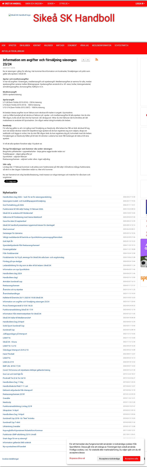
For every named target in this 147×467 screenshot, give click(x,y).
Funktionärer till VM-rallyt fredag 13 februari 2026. (23, 209)
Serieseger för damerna (12, 233)
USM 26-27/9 (8, 362)
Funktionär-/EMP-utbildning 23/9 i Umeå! (19, 434)
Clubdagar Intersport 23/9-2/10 (15, 350)
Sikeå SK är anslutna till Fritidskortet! (18, 213)
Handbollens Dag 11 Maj (13, 382)
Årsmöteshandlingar (11, 294)
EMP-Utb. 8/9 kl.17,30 (11, 366)
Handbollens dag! (10, 277)
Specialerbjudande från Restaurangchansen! (21, 245)
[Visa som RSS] (96, 60)
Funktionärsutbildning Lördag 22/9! (17, 406)
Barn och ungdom (34, 3)
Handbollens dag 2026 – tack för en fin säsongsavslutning (27, 197)
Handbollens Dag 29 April (13, 322)
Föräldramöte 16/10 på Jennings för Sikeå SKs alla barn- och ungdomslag (33, 257)
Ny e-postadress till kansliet (14, 446)
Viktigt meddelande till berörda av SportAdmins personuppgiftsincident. (33, 237)
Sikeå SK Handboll (12, 3)
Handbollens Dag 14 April (13, 414)
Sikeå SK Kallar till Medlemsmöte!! (17, 318)
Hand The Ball (8, 354)
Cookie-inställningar (10, 459)
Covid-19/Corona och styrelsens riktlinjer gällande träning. (27, 370)
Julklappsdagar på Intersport (15, 334)
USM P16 (6, 358)
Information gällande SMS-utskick (17, 442)
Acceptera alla (131, 459)
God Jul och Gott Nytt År (13, 374)
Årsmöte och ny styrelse (13, 289)
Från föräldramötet (10, 253)
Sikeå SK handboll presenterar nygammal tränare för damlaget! (29, 225)
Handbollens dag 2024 (12, 273)
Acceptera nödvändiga (109, 459)
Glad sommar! (8, 229)
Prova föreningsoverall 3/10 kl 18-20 (17, 306)
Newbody (7, 402)
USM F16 (6, 338)
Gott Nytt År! (8, 241)
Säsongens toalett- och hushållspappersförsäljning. (24, 201)
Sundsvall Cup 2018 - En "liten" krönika (18, 418)
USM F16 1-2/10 (9, 346)
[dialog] (105, 451)
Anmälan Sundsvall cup (12, 281)
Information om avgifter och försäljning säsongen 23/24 (26, 302)
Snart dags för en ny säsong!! (15, 438)
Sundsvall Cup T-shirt (11, 422)
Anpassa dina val (77, 458)
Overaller (6, 398)
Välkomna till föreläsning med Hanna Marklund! (22, 217)
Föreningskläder (9, 249)
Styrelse (63, 3)
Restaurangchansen (11, 285)
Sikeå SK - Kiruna (10, 342)
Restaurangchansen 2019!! (14, 394)
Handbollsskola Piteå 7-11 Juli (15, 386)
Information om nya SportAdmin (16, 269)
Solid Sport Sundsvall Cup (13, 326)
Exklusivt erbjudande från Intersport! (18, 390)
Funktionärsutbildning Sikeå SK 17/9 (18, 310)
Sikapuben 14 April (11, 410)
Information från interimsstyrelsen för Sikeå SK (22, 314)
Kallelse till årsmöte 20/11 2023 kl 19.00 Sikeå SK (23, 298)
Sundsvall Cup (9, 330)
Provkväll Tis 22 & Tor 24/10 (14, 378)
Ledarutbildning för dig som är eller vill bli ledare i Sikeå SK (27, 265)
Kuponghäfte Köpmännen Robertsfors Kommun (23, 430)
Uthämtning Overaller (11, 426)
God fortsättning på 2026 (13, 205)
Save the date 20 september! (14, 221)
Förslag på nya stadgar (12, 261)
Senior (51, 3)
